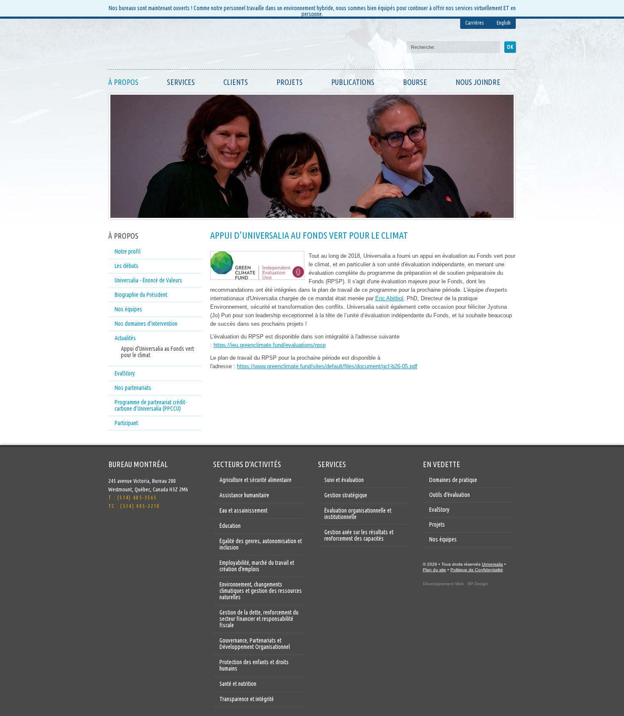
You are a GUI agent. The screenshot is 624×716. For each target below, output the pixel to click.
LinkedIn (132, 529)
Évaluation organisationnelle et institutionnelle (357, 513)
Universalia (492, 564)
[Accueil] (148, 46)
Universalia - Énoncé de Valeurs (148, 280)
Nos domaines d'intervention (146, 323)
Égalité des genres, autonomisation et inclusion (260, 544)
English (504, 22)
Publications (352, 82)
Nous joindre (477, 82)
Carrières (474, 22)
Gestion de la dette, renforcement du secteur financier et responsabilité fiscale (258, 619)
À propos (123, 82)
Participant (126, 423)
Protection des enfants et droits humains (254, 665)
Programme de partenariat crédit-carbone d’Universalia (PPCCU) (151, 405)
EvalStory (125, 373)
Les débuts (126, 265)
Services (181, 82)
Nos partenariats (133, 387)
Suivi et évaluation (344, 479)
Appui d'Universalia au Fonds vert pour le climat (157, 351)
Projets (289, 82)
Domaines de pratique (453, 479)
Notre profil (128, 251)
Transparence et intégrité (246, 699)
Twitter (115, 529)
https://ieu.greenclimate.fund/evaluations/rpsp (270, 345)
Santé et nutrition (237, 683)
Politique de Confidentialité (476, 569)
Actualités (125, 338)
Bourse (415, 82)
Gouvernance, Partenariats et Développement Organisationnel (254, 643)
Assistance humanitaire (244, 495)
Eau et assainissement (243, 510)
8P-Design (478, 583)
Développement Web (443, 583)
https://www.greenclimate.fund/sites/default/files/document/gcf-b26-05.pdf (327, 366)
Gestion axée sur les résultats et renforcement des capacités (359, 535)
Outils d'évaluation (449, 494)
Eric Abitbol (389, 298)
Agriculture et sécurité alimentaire (255, 479)
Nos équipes (128, 309)
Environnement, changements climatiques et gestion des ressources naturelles (260, 590)
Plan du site (434, 569)
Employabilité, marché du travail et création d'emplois (256, 565)
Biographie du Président (141, 294)
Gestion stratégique (345, 495)
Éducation (230, 525)
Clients (235, 82)
